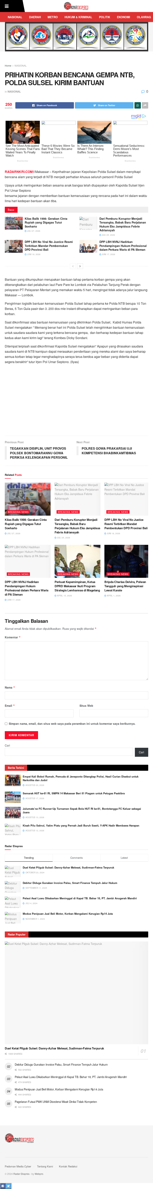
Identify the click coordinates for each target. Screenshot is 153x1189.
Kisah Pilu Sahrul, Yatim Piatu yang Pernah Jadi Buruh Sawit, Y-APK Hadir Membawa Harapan (81, 825)
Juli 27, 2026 (33, 231)
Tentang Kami (45, 1166)
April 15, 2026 (64, 595)
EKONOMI (123, 17)
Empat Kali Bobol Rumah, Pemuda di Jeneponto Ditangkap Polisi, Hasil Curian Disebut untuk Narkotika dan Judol (80, 778)
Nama (10, 687)
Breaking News (18, 511)
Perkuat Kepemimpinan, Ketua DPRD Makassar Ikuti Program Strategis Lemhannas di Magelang (77, 586)
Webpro (39, 1173)
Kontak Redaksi (68, 1166)
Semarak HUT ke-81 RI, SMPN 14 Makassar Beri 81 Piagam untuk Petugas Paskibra (74, 793)
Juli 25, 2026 (108, 235)
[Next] (80, 266)
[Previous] (73, 266)
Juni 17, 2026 (108, 254)
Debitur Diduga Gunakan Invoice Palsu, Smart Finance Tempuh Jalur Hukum (70, 883)
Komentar (13, 637)
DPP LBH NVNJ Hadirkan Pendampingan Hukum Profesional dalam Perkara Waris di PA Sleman (123, 246)
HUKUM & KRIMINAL (78, 17)
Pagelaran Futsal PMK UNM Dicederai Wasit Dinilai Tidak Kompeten (56, 1102)
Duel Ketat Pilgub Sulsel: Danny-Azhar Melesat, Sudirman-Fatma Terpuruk (68, 867)
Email (10, 706)
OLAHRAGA (145, 17)
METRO (53, 17)
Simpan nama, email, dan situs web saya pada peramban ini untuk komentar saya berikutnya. (72, 724)
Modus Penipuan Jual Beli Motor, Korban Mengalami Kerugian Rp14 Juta (68, 913)
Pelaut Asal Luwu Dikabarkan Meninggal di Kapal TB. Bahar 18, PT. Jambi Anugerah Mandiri (80, 898)
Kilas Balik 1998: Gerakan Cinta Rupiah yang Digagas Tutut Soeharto (46, 222)
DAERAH (35, 17)
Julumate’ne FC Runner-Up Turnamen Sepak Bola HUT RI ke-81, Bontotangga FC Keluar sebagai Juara (82, 810)
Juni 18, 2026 (33, 254)
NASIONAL (15, 17)
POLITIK (104, 17)
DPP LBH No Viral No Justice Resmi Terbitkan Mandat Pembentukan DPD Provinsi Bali (49, 246)
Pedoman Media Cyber (18, 1166)
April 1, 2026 (113, 595)
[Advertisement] (76, 402)
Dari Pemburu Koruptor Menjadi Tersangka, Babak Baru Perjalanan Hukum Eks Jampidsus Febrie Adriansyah (122, 224)
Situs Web (86, 706)
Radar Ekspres (21, 1173)
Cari (7, 745)
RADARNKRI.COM (19, 171)
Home (8, 65)
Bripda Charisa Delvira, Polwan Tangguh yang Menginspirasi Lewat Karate (125, 586)
